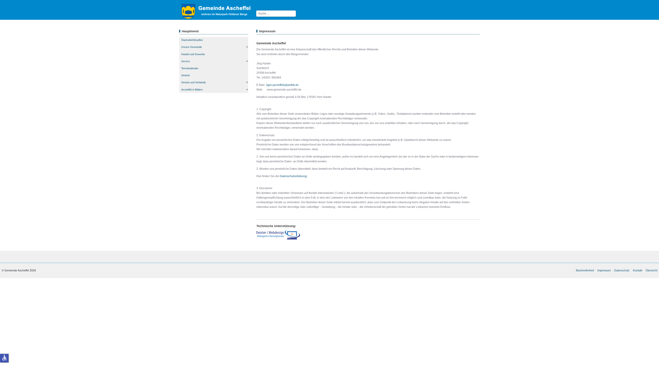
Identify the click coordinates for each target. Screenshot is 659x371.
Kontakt (637, 270)
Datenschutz (621, 270)
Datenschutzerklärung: (293, 176)
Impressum (604, 270)
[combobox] (276, 13)
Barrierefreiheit (585, 270)
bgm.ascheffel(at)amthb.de (282, 84)
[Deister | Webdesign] (278, 234)
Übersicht (651, 270)
